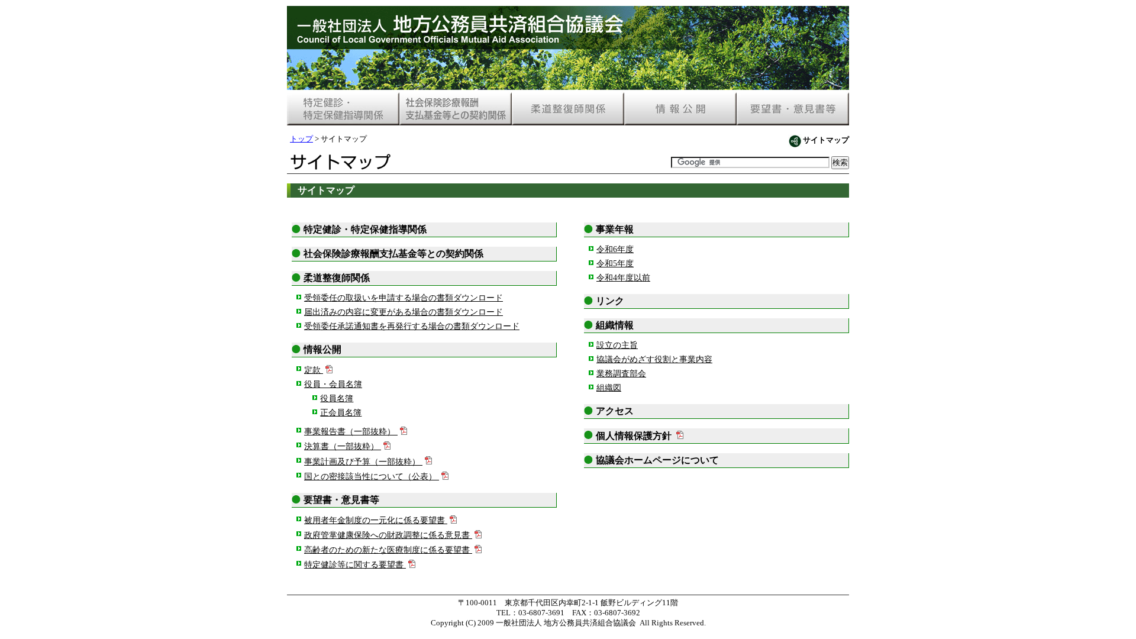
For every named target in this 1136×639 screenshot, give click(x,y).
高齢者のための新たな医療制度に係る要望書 (387, 549)
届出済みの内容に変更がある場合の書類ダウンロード (403, 312)
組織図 (608, 387)
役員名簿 (336, 398)
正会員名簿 (341, 412)
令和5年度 (615, 263)
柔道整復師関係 (337, 278)
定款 (312, 370)
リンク (610, 301)
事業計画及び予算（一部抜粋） (362, 461)
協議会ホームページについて (657, 460)
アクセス (615, 411)
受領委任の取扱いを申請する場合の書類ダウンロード (403, 297)
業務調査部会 (621, 373)
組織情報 (615, 325)
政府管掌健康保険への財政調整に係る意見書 (387, 535)
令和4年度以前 (623, 277)
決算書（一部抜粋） (341, 446)
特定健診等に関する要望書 (354, 564)
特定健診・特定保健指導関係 (365, 229)
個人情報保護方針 (634, 436)
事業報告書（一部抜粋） (349, 431)
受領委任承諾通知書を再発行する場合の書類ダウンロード (411, 326)
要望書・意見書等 (341, 500)
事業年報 (615, 229)
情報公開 (322, 349)
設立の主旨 (617, 345)
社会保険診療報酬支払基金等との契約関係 (393, 253)
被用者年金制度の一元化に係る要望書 (374, 520)
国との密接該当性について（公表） (370, 476)
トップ (301, 138)
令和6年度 (615, 249)
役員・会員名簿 (333, 384)
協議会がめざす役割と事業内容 (654, 359)
